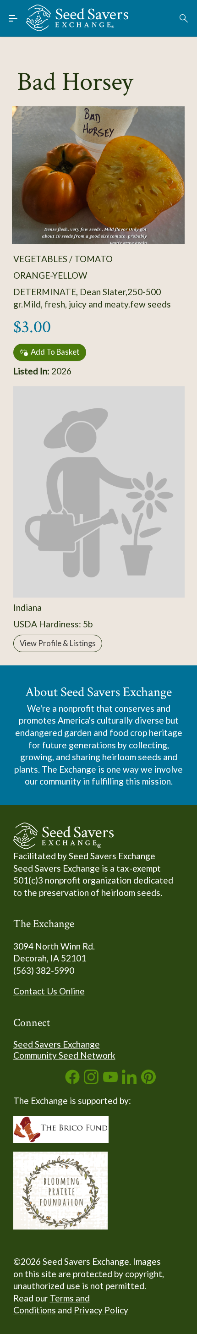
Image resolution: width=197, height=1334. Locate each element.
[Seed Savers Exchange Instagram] (91, 1081)
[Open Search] (184, 18)
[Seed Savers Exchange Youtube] (110, 1081)
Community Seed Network (64, 1055)
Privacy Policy (101, 1310)
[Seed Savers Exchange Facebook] (72, 1081)
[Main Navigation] (13, 18)
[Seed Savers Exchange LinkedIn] (129, 1081)
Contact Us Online (49, 991)
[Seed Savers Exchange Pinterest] (148, 1081)
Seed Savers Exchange (56, 1044)
